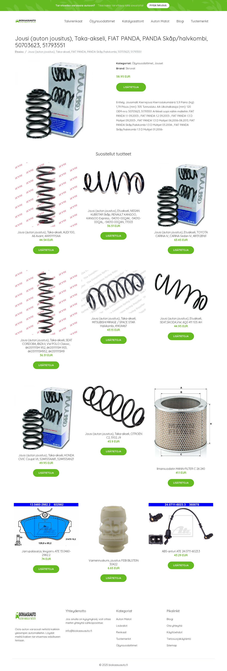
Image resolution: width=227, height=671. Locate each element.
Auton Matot (123, 619)
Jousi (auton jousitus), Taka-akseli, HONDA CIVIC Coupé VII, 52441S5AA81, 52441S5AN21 (46, 457)
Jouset (158, 63)
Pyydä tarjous (158, 5)
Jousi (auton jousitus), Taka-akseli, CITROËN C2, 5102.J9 (113, 435)
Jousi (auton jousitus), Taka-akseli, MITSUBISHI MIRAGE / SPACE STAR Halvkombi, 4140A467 (113, 322)
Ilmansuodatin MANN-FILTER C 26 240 (181, 469)
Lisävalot (121, 625)
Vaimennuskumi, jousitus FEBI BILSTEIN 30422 (114, 562)
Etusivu (19, 51)
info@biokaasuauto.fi (79, 630)
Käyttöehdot (174, 632)
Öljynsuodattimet (102, 21)
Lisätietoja (131, 87)
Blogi (180, 21)
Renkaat (121, 632)
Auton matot (160, 21)
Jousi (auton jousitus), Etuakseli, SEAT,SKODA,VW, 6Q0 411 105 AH (181, 320)
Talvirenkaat (73, 21)
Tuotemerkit (199, 21)
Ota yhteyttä (174, 625)
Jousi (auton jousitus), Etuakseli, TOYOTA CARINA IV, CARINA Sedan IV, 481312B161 (181, 234)
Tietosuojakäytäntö (179, 638)
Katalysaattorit (133, 21)
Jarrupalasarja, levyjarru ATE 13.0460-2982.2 (46, 553)
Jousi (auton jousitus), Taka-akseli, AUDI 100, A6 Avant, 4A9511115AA (46, 234)
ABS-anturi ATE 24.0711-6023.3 (181, 551)
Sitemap (172, 645)
